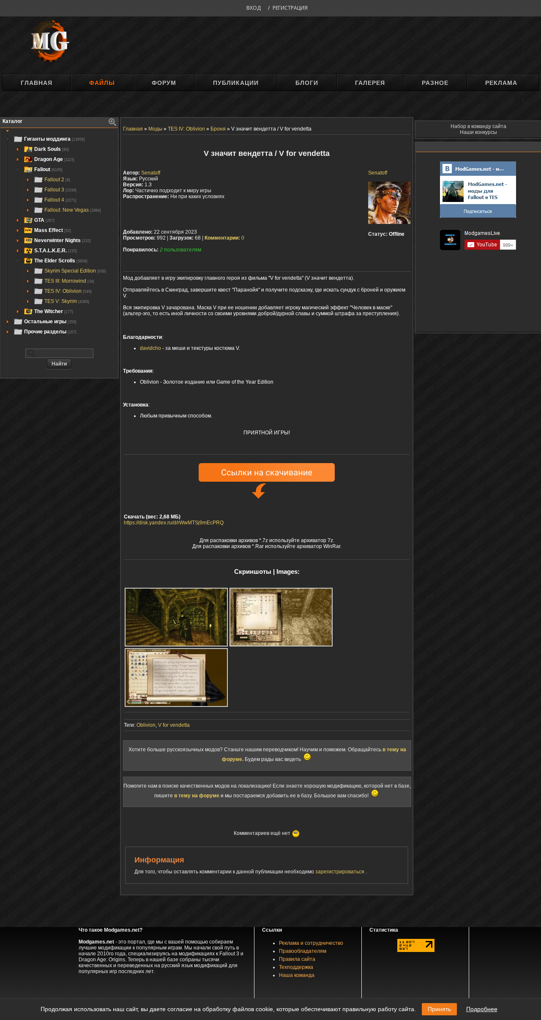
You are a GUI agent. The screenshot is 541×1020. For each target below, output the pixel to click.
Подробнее (481, 1009)
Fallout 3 (60, 190)
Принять (439, 1009)
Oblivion (146, 725)
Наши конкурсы (478, 132)
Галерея (370, 82)
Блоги (306, 82)
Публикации (236, 82)
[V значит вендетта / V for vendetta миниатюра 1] (176, 617)
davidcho (150, 348)
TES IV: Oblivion (68, 291)
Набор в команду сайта (478, 126)
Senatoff (377, 173)
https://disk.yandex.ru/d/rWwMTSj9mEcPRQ (174, 523)
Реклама (501, 82)
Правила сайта (297, 959)
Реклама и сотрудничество (311, 943)
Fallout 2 (57, 180)
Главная (36, 82)
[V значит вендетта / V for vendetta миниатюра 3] (176, 677)
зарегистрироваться (340, 872)
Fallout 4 (60, 200)
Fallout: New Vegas (72, 210)
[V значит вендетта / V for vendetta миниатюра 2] (281, 617)
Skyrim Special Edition (75, 271)
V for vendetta (174, 725)
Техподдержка (296, 967)
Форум (164, 82)
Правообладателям (302, 951)
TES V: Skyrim (66, 301)
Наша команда (296, 975)
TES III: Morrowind (69, 281)
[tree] (59, 235)
